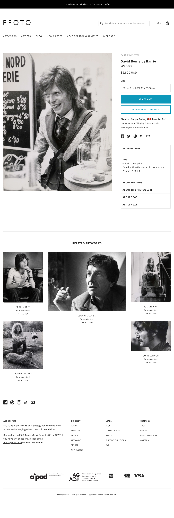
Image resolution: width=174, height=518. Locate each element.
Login (158, 23)
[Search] (101, 24)
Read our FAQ (143, 127)
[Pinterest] (12, 402)
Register (75, 430)
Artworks (9, 36)
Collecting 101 (113, 430)
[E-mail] (33, 402)
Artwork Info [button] (131, 148)
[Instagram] (19, 402)
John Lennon (151, 355)
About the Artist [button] (133, 182)
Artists (26, 36)
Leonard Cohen (87, 315)
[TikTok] (26, 402)
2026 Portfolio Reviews (82, 36)
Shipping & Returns (116, 440)
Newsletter (55, 36)
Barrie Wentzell (131, 55)
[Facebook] (5, 402)
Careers (144, 440)
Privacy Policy (63, 495)
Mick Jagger (23, 307)
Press (109, 435)
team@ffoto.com (12, 442)
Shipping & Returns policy (148, 123)
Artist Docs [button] (130, 197)
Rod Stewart (151, 306)
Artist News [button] (130, 204)
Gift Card (109, 36)
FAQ (107, 445)
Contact (144, 430)
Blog (39, 36)
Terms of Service (79, 495)
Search (74, 435)
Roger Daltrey (23, 373)
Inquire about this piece (146, 109)
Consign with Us (148, 435)
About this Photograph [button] (137, 189)
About (143, 426)
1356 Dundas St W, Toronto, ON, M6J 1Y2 (40, 435)
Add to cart (145, 99)
